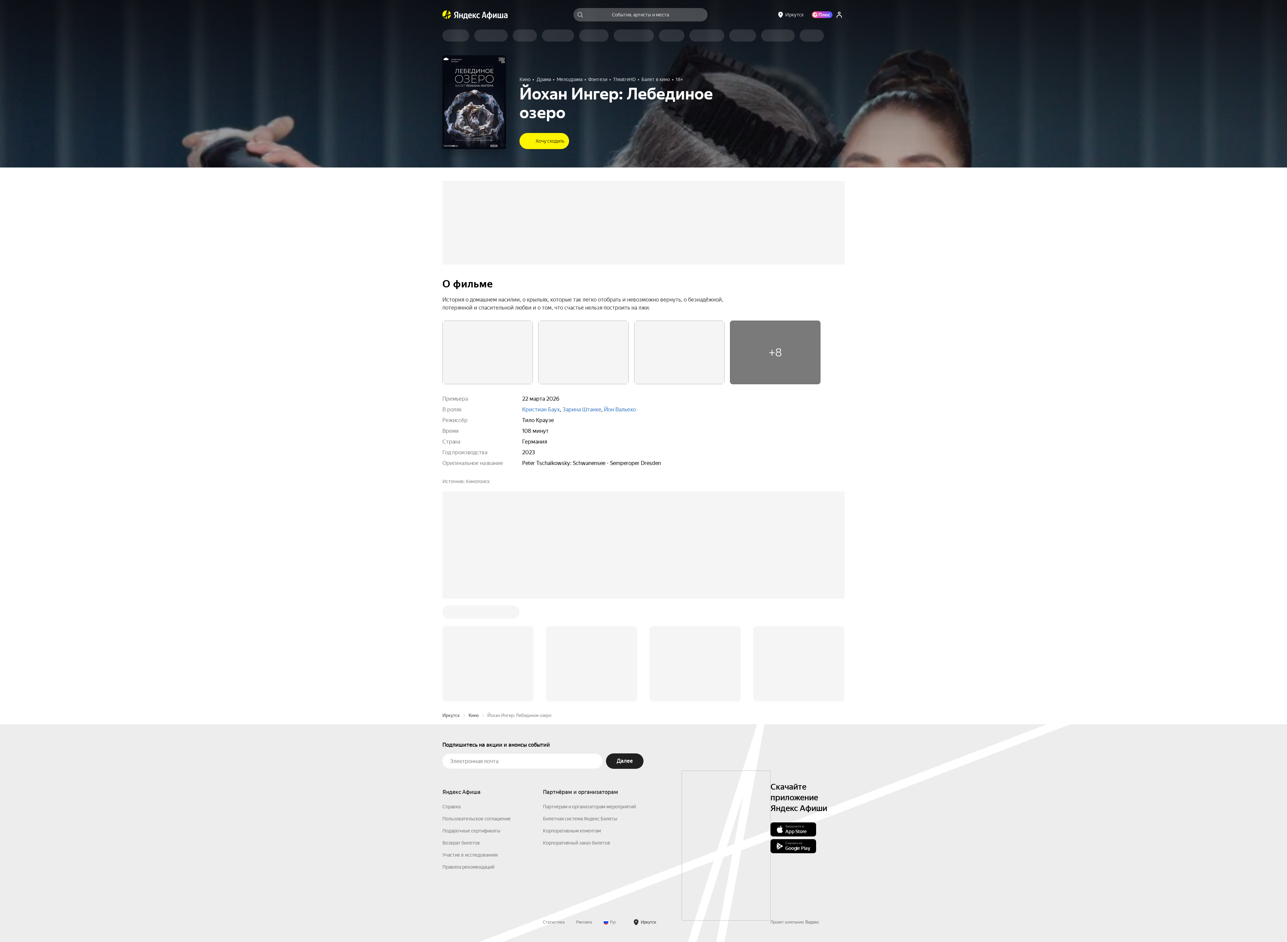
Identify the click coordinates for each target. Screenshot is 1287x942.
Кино (474, 613)
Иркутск (451, 613)
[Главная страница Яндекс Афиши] (446, 14)
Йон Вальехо (620, 409)
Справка (451, 705)
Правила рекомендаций (468, 765)
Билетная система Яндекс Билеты (580, 717)
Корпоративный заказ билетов (576, 741)
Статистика (553, 820)
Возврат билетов (461, 741)
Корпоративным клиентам (572, 729)
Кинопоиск (478, 481)
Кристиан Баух (541, 409)
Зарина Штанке (581, 409)
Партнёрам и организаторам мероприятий (589, 705)
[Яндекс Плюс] (822, 14)
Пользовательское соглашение (476, 717)
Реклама (584, 820)
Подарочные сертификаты (471, 729)
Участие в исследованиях (470, 753)
